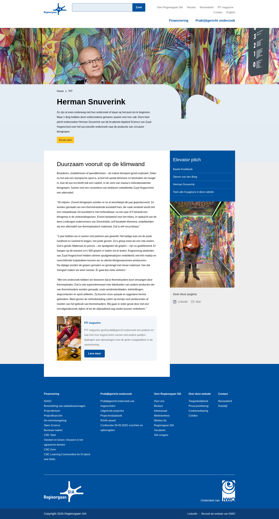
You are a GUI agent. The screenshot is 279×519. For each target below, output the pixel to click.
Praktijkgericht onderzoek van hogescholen (117, 403)
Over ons (159, 401)
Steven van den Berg (185, 176)
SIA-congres (161, 435)
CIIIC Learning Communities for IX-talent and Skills (67, 457)
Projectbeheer (52, 410)
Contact (217, 12)
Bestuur (158, 406)
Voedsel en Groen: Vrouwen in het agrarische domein (63, 442)
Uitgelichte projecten (112, 410)
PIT (71, 91)
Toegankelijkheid (198, 401)
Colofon (193, 415)
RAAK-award (108, 420)
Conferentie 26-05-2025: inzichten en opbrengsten (121, 428)
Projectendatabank (111, 415)
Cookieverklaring (198, 410)
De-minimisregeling (55, 420)
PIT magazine (225, 7)
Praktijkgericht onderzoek (215, 20)
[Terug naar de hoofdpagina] (55, 14)
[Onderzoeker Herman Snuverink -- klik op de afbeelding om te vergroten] (202, 245)
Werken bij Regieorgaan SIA (164, 423)
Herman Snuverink (184, 184)
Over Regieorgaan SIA (170, 7)
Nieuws (191, 7)
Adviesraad (160, 410)
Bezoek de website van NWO (218, 513)
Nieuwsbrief (206, 7)
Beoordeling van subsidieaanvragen (64, 406)
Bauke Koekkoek (183, 169)
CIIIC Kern (50, 449)
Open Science (52, 425)
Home (60, 91)
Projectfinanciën (53, 415)
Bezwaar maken (53, 430)
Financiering (178, 20)
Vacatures (159, 430)
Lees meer (96, 353)
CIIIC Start (50, 435)
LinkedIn (183, 301)
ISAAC (48, 401)
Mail (198, 301)
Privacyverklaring (198, 406)
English (230, 12)
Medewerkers (162, 415)
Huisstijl (222, 406)
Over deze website (200, 393)
